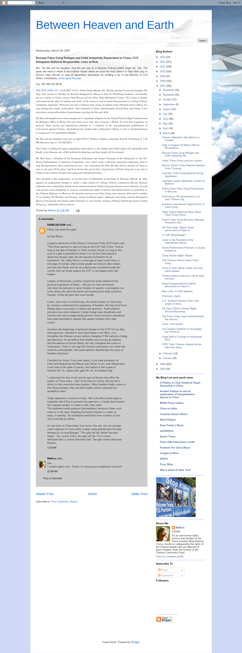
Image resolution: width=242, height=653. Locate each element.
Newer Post (45, 494)
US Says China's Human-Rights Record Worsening (179, 310)
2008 (163, 81)
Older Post (139, 494)
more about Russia (69, 78)
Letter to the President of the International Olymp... (177, 241)
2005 (163, 368)
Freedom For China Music (175, 447)
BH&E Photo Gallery (172, 403)
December (169, 90)
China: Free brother (172, 324)
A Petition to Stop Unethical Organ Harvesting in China (180, 384)
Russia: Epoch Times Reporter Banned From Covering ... (183, 167)
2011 (163, 66)
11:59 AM (52, 471)
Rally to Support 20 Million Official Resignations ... (180, 147)
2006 (163, 364)
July (165, 113)
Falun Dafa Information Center (177, 442)
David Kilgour (168, 419)
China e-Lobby (168, 408)
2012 (163, 61)
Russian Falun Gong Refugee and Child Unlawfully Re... (180, 154)
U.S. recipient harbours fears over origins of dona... (180, 302)
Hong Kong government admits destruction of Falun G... (179, 285)
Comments (167, 575)
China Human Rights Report (177, 255)
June (166, 118)
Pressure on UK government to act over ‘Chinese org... (181, 198)
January (167, 358)
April (166, 128)
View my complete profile (170, 556)
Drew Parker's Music (172, 425)
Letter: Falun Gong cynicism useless (182, 160)
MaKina (51, 458)
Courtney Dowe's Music (173, 414)
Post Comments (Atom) (64, 501)
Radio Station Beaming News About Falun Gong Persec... (181, 213)
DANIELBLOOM (56, 224)
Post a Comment (52, 478)
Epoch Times (167, 436)
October (167, 99)
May (165, 123)
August (167, 109)
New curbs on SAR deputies (177, 291)
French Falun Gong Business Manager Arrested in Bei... (183, 221)
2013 (163, 57)
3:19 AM (51, 447)
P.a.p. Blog (166, 464)
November (169, 94)
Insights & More (169, 453)
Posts (164, 570)
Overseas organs (171, 296)
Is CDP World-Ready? (174, 235)
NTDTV (164, 458)
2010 (163, 71)
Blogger (135, 642)
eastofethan (166, 430)
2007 (163, 85)
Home (92, 494)
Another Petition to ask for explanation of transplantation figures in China (177, 394)
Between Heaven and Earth (105, 25)
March (167, 133)
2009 (163, 76)
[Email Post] (77, 210)
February (168, 353)
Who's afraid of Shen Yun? (175, 470)
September (169, 104)
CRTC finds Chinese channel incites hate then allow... (182, 346)
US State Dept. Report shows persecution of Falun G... (178, 229)
